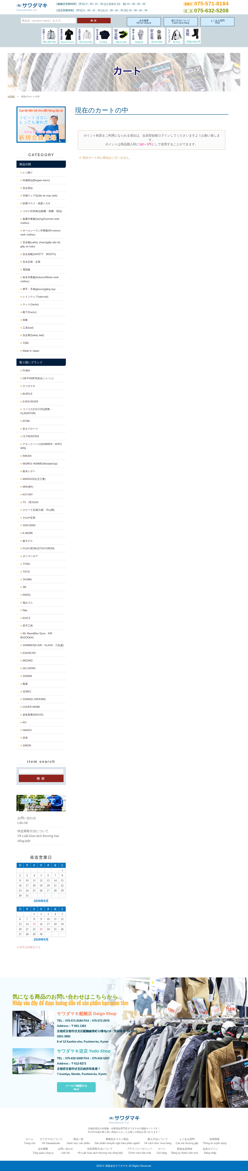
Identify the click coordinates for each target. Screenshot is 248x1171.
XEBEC (26, 691)
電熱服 (26, 269)
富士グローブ (30, 428)
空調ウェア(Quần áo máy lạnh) (39, 195)
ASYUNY (27, 494)
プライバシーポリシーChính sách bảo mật (139, 1150)
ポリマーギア (30, 556)
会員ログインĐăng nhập (210, 1150)
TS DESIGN (30, 502)
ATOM (26, 421)
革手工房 (27, 625)
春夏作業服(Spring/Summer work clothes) (39, 220)
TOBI (25, 343)
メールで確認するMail (76, 1087)
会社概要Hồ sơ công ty (144, 21)
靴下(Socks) (29, 312)
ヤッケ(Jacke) (30, 304)
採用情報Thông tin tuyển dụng (214, 1141)
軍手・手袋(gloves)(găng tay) (38, 289)
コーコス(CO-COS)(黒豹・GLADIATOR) (36, 411)
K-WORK (27, 533)
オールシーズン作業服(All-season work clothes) (40, 232)
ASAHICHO (29, 653)
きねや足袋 (28, 517)
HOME (11, 96)
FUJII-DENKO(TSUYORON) (38, 548)
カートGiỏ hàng (162, 1150)
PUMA (26, 370)
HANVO (27, 730)
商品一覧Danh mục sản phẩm (78, 1141)
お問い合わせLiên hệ (26, 820)
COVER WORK (31, 706)
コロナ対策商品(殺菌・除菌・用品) (42, 211)
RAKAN (26, 455)
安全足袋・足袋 (31, 261)
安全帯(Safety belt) (33, 335)
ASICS (26, 618)
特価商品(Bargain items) (36, 180)
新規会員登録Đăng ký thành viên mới (184, 1150)
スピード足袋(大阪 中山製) (38, 509)
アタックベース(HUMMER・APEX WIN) (41, 446)
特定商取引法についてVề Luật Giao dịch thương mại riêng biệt (38, 836)
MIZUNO (27, 660)
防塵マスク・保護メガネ (36, 203)
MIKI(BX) (27, 486)
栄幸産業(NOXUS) (32, 714)
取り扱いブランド (31, 362)
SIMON (26, 745)
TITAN (26, 564)
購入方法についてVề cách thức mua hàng (157, 1141)
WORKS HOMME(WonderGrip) (39, 463)
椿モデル (27, 540)
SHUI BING (29, 525)
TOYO (26, 571)
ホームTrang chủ (29, 1141)
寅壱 (25, 737)
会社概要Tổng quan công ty (43, 1150)
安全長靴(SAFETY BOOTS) (39, 254)
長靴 (25, 319)
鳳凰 (25, 683)
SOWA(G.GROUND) (34, 699)
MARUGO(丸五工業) (34, 479)
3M (24, 587)
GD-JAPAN (28, 668)
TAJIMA (27, 579)
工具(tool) (27, 327)
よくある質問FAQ (218, 21)
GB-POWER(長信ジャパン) (37, 378)
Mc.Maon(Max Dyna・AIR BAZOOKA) (36, 635)
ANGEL (26, 594)
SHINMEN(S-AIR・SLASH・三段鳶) (43, 645)
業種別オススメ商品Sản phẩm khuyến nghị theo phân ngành (117, 1141)
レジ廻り (27, 172)
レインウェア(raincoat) (35, 296)
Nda (24, 610)
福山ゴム (27, 602)
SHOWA (27, 676)
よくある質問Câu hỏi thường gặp (187, 1141)
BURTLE (27, 393)
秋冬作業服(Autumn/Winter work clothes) (39, 279)
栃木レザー (28, 471)
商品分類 (25, 164)
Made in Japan (30, 350)
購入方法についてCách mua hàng (180, 21)
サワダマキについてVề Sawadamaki (51, 1141)
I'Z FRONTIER (30, 436)
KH (24, 722)
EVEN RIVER (30, 401)
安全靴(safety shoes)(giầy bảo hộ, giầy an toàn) (40, 244)
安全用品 (27, 188)
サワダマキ (28, 386)
